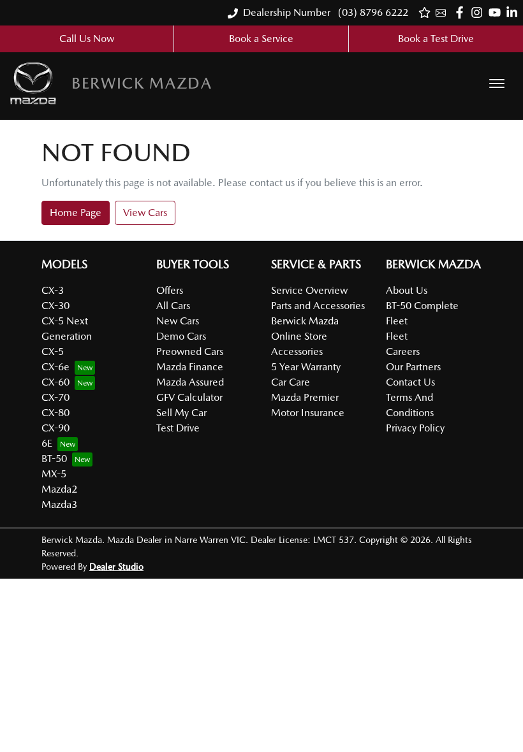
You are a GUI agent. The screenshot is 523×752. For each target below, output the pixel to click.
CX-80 (55, 413)
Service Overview (309, 290)
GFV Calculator (189, 397)
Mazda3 (59, 504)
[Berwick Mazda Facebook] (462, 12)
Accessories (297, 351)
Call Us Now (86, 39)
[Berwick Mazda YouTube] (497, 12)
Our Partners (413, 367)
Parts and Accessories (318, 306)
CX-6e (55, 367)
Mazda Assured (190, 382)
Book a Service (261, 39)
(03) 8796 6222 (371, 12)
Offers (169, 290)
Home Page (75, 212)
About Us (406, 290)
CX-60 (55, 382)
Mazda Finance (189, 367)
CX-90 (55, 428)
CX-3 (52, 290)
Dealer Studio (116, 566)
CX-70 (55, 397)
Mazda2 (59, 489)
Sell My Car (181, 413)
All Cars (173, 306)
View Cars (145, 212)
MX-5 (53, 474)
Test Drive (178, 428)
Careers (403, 351)
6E (46, 443)
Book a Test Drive (436, 39)
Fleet (397, 336)
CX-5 (52, 351)
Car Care (290, 382)
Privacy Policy (415, 428)
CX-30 (55, 306)
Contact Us (410, 382)
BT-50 (54, 458)
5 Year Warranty (306, 367)
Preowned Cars (189, 351)
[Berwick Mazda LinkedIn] (514, 12)
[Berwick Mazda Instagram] (479, 12)
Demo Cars (181, 336)
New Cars (177, 321)
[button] (497, 83)
